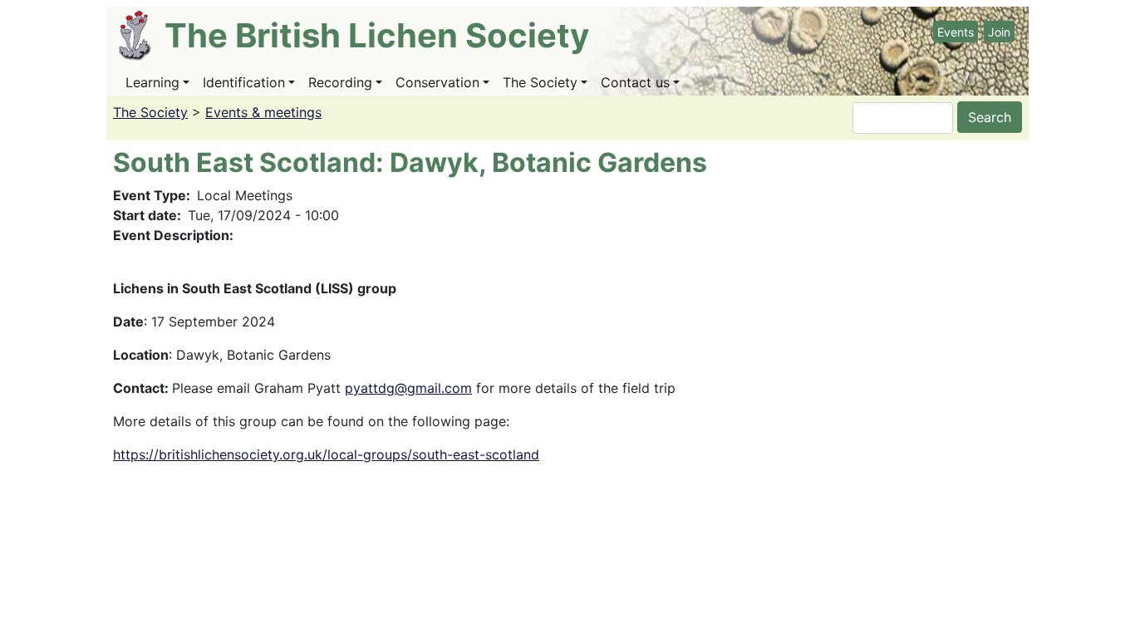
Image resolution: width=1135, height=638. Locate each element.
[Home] (142, 36)
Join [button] (999, 32)
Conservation (437, 82)
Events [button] (955, 32)
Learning (152, 82)
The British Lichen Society (377, 35)
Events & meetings (263, 112)
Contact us (635, 82)
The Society (540, 82)
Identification (244, 82)
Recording (340, 82)
